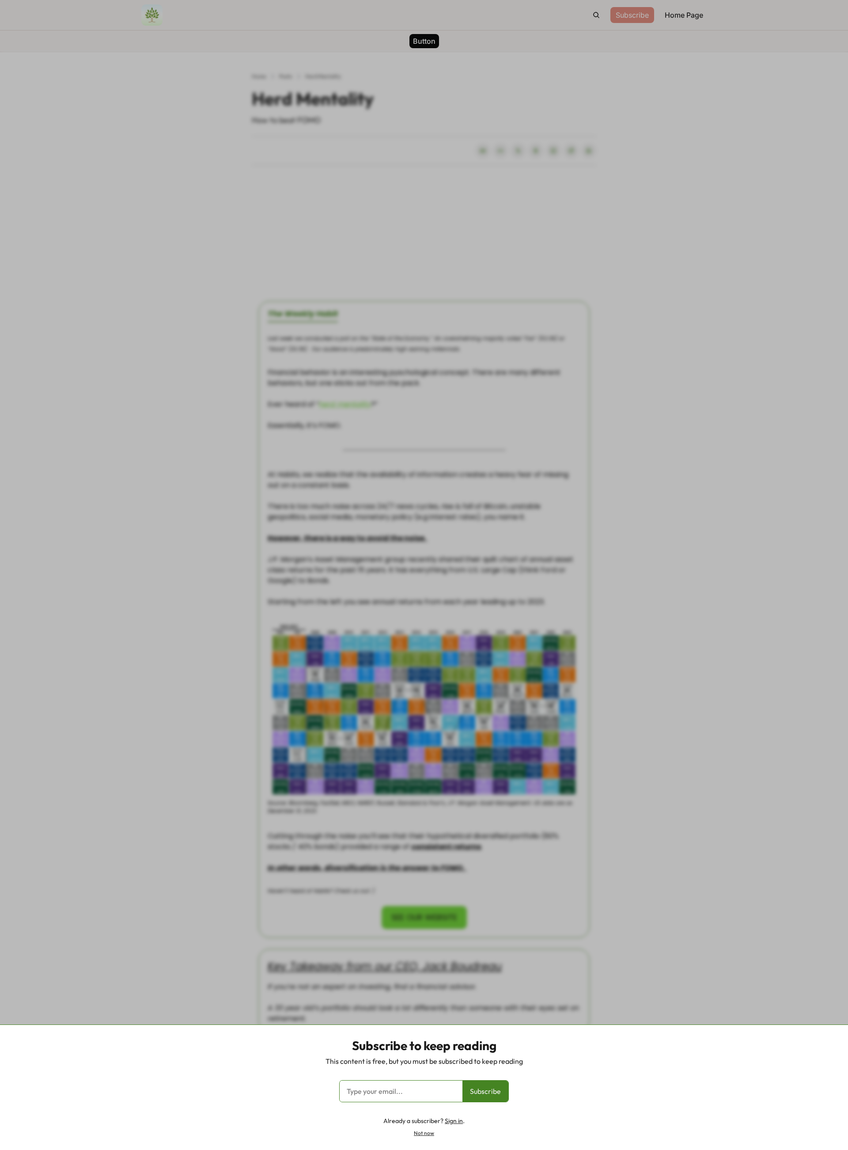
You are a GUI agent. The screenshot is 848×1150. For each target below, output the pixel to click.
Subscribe (485, 1091)
